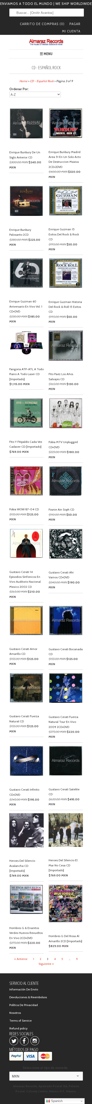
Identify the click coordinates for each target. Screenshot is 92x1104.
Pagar (74, 24)
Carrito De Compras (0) (42, 24)
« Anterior (20, 959)
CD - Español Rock (46, 67)
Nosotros (15, 1013)
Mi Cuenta (71, 31)
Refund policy (18, 1028)
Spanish (56, 1101)
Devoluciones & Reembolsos (28, 997)
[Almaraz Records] (46, 42)
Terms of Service (20, 1020)
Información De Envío (23, 989)
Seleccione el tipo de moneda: (46, 1068)
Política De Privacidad (23, 1005)
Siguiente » (46, 964)
